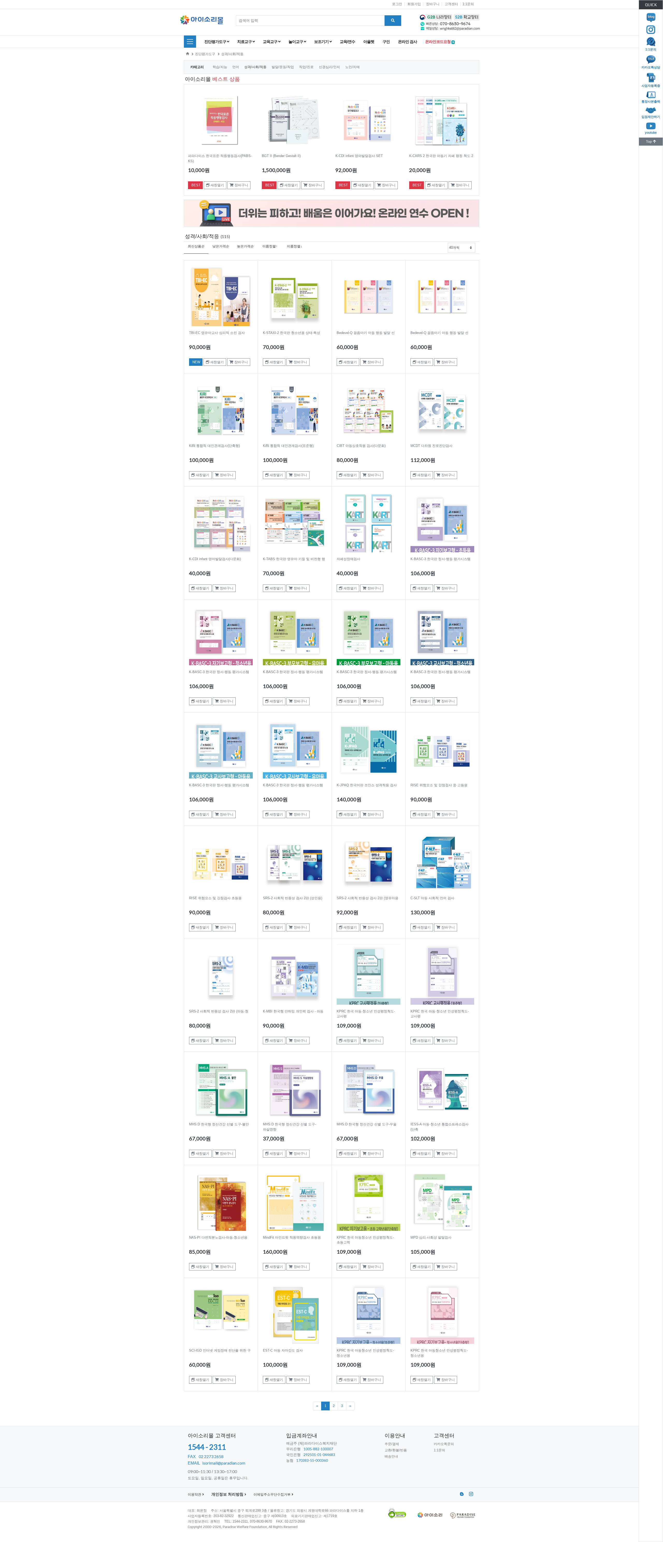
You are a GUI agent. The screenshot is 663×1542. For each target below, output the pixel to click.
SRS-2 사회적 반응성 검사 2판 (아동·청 (218, 1011)
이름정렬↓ (294, 246)
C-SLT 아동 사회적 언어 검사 (432, 898)
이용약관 (195, 1494)
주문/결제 (392, 1444)
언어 (236, 67)
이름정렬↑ (270, 246)
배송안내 (391, 1456)
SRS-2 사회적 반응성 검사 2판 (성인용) (292, 898)
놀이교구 (296, 41)
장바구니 (432, 4)
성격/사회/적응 (232, 54)
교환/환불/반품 (396, 1450)
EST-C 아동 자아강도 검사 (283, 1350)
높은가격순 (245, 246)
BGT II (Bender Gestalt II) (281, 156)
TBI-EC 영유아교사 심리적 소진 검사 (217, 333)
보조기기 (321, 41)
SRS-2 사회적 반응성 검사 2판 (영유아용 (367, 898)
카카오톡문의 (444, 1444)
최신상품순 (196, 246)
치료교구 (245, 41)
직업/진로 (307, 67)
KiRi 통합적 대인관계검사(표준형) (288, 446)
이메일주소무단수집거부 (273, 1494)
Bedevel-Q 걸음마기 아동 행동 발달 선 (366, 333)
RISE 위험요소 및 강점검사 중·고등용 (438, 785)
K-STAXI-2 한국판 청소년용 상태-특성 (291, 333)
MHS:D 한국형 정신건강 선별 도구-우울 (367, 1124)
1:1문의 (468, 4)
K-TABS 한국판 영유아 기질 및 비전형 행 (294, 559)
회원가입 (414, 4)
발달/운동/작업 (283, 67)
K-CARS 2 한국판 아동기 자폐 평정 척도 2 (441, 156)
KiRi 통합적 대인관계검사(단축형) (214, 446)
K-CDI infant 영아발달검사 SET (359, 156)
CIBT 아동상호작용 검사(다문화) (361, 446)
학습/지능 (220, 67)
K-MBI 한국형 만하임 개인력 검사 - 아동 (293, 1011)
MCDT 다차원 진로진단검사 (431, 446)
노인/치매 (352, 67)
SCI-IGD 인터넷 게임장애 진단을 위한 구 (220, 1350)
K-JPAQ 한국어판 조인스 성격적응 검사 (367, 785)
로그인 (397, 4)
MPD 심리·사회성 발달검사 (430, 1237)
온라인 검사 (407, 41)
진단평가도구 (215, 41)
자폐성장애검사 (348, 559)
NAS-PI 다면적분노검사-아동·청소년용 (218, 1237)
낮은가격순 (220, 246)
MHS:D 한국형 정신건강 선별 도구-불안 (219, 1124)
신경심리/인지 (330, 67)
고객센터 (451, 4)
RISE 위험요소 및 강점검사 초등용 (215, 898)
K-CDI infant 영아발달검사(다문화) (215, 559)
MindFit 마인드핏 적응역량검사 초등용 (292, 1237)
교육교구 (270, 41)
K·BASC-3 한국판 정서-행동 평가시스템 (440, 559)
